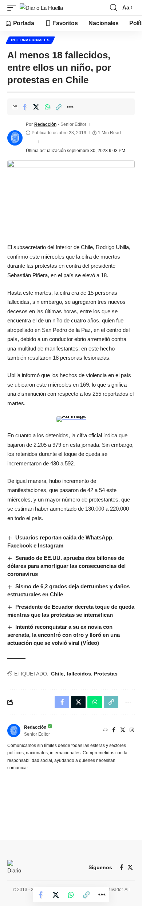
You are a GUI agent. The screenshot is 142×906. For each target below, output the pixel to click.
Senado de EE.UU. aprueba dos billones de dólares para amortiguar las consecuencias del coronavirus (66, 566)
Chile (57, 674)
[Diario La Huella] (41, 8)
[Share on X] (36, 107)
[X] (122, 730)
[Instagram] (132, 730)
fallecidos (79, 674)
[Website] (105, 730)
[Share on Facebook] (25, 107)
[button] (13, 8)
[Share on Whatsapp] (47, 107)
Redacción (45, 124)
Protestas (106, 674)
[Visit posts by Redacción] (15, 138)
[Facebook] (113, 730)
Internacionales (30, 40)
